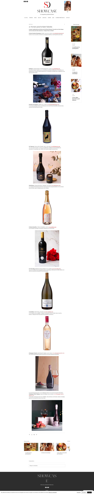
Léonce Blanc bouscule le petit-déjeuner (62, 453)
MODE (73, 70)
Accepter (89, 492)
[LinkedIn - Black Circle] (24, 1)
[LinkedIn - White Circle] (45, 487)
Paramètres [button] (78, 492)
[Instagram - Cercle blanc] (48, 487)
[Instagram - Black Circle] (27, 1)
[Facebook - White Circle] (47, 487)
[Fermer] (92, 492)
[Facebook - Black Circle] (25, 1)
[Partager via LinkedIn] (34, 434)
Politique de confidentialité (53, 492)
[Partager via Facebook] (29, 434)
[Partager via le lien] (36, 434)
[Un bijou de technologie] (47, 447)
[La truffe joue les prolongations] (31, 447)
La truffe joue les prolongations (28, 453)
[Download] (67, 11)
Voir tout (68, 441)
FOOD (73, 45)
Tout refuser (84, 492)
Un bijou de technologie (45, 452)
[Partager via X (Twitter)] (31, 434)
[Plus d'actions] (64, 24)
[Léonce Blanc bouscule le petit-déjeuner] (63, 447)
